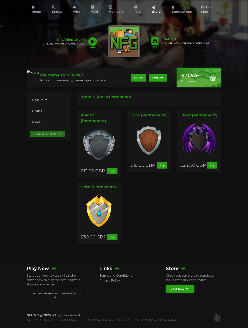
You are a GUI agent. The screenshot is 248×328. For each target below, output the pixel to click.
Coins (37, 111)
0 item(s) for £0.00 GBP (47, 133)
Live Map (206, 9)
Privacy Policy (109, 280)
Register (158, 77)
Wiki (94, 11)
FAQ (137, 11)
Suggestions (182, 11)
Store (156, 11)
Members (116, 11)
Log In (138, 77)
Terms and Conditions (115, 275)
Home (36, 11)
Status (57, 11)
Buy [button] (112, 170)
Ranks (38, 100)
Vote (76, 11)
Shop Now (178, 288)
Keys (36, 122)
